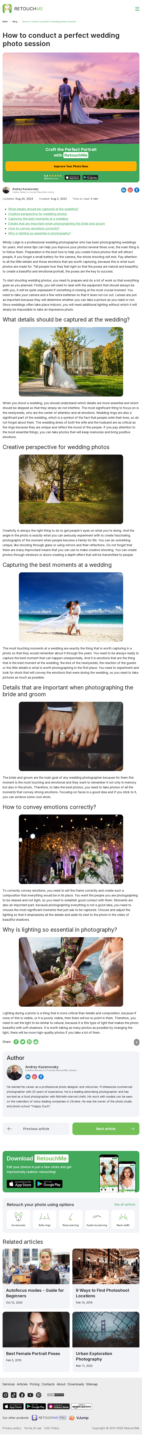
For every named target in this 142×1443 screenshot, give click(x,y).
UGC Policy (51, 1428)
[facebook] (136, 190)
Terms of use (32, 1428)
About (61, 1384)
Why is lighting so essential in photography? (39, 233)
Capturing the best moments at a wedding (38, 219)
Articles (22, 1384)
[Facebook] (22, 1395)
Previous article (36, 1129)
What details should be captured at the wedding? (43, 209)
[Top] (136, 1042)
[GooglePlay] (49, 1184)
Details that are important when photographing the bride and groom (56, 223)
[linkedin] (123, 190)
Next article (106, 1129)
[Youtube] (30, 1395)
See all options (124, 1204)
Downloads (76, 1384)
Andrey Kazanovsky (51, 1068)
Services (9, 1384)
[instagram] (130, 190)
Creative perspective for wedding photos (37, 214)
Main (5, 21)
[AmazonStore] (81, 1406)
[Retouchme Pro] (49, 1417)
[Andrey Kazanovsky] (6, 190)
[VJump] (79, 1417)
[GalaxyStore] (58, 1406)
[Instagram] (5, 1395)
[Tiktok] (13, 1395)
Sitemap (92, 1384)
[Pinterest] (38, 1395)
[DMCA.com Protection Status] (55, 1394)
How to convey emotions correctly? (33, 228)
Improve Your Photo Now (71, 166)
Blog (15, 21)
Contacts (48, 1384)
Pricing (34, 1384)
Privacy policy (12, 1428)
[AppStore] (20, 1184)
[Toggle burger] (135, 9)
